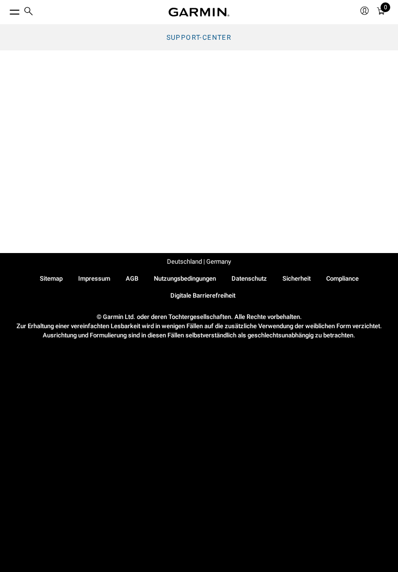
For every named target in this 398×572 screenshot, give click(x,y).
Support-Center (199, 37)
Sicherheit (296, 278)
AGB (132, 278)
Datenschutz (249, 278)
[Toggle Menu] (6, 9)
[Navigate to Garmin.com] (199, 12)
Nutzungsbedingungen (185, 278)
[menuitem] (28, 12)
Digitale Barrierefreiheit (202, 295)
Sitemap (51, 278)
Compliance (342, 278)
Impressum (94, 278)
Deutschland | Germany (199, 261)
